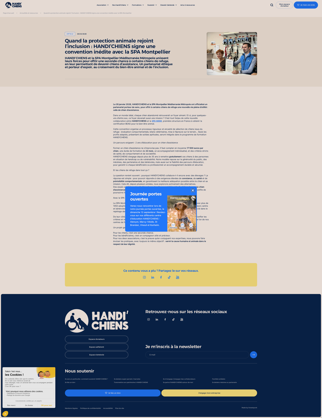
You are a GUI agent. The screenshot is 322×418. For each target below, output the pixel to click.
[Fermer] (192, 190)
